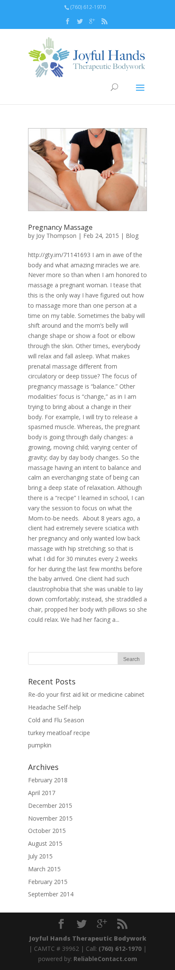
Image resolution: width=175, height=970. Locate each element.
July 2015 (40, 856)
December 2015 (50, 805)
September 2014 (50, 894)
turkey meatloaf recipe (59, 733)
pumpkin (39, 745)
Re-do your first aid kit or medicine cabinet (86, 694)
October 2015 (47, 831)
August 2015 (45, 843)
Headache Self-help (54, 707)
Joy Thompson (56, 236)
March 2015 (44, 869)
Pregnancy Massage (60, 227)
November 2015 (50, 818)
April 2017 (41, 793)
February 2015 (48, 882)
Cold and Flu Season (56, 720)
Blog (132, 236)
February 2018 (48, 780)
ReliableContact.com (105, 959)
